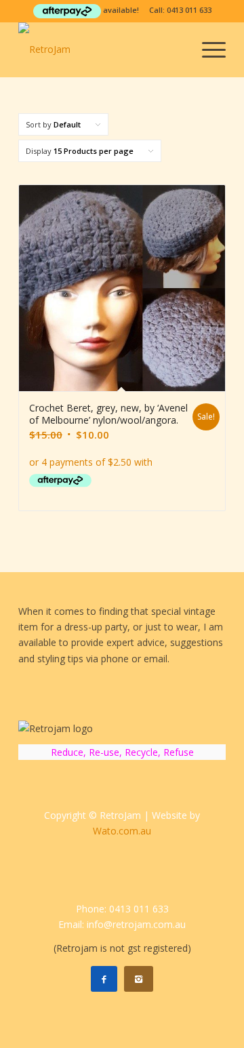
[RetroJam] (101, 49)
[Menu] (207, 49)
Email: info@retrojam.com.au (122, 924)
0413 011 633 (189, 10)
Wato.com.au (122, 830)
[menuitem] (207, 49)
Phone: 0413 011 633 (122, 908)
